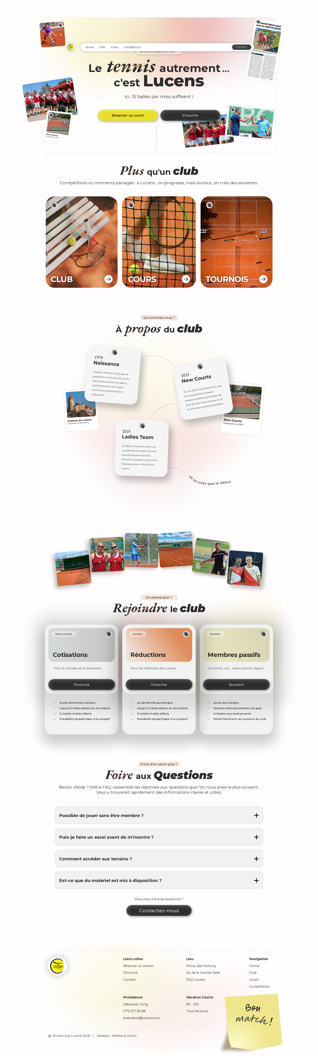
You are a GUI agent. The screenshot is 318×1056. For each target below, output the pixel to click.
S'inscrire (190, 115)
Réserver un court (128, 115)
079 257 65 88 (134, 1011)
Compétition (132, 47)
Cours (114, 47)
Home (89, 47)
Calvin (132, 1036)
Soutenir (236, 685)
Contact (241, 47)
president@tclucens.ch (141, 1018)
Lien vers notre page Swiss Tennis (157, 52)
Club (102, 47)
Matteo (117, 1036)
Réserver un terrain (138, 966)
